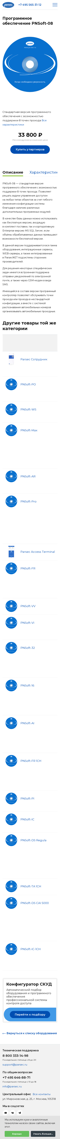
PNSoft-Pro (28, 501)
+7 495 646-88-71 (16, 1077)
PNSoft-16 (27, 685)
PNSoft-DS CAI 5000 (34, 903)
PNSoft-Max (28, 430)
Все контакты (41, 1094)
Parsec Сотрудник (33, 359)
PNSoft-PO (28, 384)
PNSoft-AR (28, 476)
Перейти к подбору (30, 1014)
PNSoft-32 (27, 647)
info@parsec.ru (12, 1086)
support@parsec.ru (14, 1064)
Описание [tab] (12, 172)
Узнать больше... (43, 1134)
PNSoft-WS (28, 409)
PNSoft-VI (27, 622)
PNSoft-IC (27, 819)
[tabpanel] (30, 64)
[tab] (12, 172)
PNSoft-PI (27, 798)
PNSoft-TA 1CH (30, 886)
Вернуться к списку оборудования (31, 1033)
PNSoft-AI (27, 723)
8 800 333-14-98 (15, 1056)
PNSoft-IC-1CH (30, 949)
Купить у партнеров (30, 149)
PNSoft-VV (28, 606)
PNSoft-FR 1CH (30, 761)
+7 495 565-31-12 (29, 4)
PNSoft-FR (27, 568)
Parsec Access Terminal (37, 551)
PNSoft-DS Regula (33, 840)
